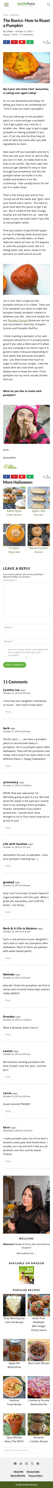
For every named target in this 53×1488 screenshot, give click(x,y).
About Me (18, 1471)
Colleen (9, 31)
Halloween (14, 14)
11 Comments (26, 34)
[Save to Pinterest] (14, 42)
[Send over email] (30, 42)
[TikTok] (20, 1463)
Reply (8, 711)
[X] (32, 1463)
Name (8, 627)
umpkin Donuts (18, 320)
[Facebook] (15, 1463)
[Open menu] (6, 4)
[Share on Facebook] (6, 42)
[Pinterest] (37, 1463)
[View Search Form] (48, 4)
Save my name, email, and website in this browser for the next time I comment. (28, 652)
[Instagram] (26, 1463)
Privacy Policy (36, 1475)
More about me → (26, 1253)
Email (8, 641)
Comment (10, 580)
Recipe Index (33, 1471)
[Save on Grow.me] (36, 42)
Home (5, 14)
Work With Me (17, 1475)
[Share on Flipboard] (22, 42)
